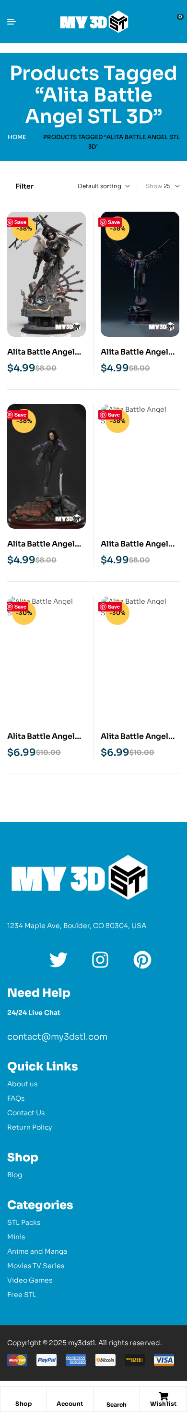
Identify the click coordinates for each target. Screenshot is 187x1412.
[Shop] (23, 1396)
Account (70, 1403)
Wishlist (163, 1403)
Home (17, 136)
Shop (23, 1403)
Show (154, 186)
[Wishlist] (163, 1396)
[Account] (70, 1396)
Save (20, 222)
